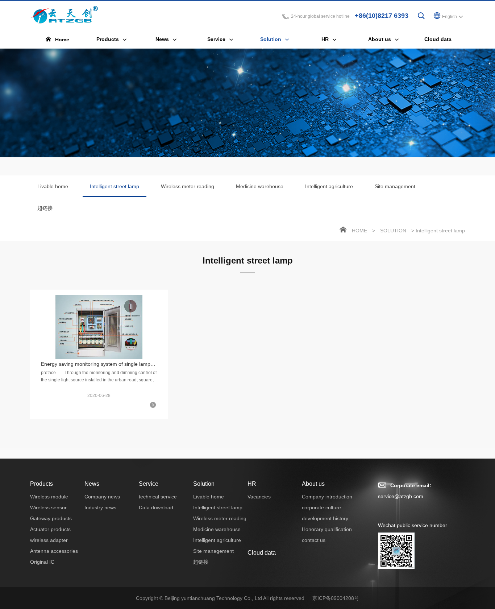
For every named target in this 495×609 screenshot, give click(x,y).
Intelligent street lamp (114, 186)
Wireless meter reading (187, 186)
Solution (393, 230)
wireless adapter (49, 540)
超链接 (45, 208)
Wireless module (49, 497)
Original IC (42, 562)
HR (252, 484)
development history (325, 518)
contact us (313, 540)
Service (148, 484)
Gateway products (51, 518)
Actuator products (50, 529)
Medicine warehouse (259, 186)
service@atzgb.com (400, 496)
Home (359, 230)
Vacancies (259, 497)
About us (313, 484)
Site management (395, 186)
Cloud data (262, 553)
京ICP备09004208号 (335, 598)
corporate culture (321, 507)
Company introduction (327, 497)
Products (41, 484)
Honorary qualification (327, 529)
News (91, 484)
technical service (158, 497)
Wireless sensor (48, 507)
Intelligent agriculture (329, 186)
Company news (102, 497)
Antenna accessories (54, 551)
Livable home (52, 186)
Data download (156, 507)
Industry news (100, 507)
